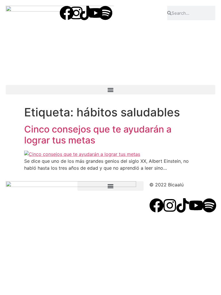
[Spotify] (105, 13)
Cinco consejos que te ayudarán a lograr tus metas (98, 135)
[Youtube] (95, 13)
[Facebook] (67, 13)
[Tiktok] (86, 13)
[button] (110, 89)
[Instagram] (76, 13)
